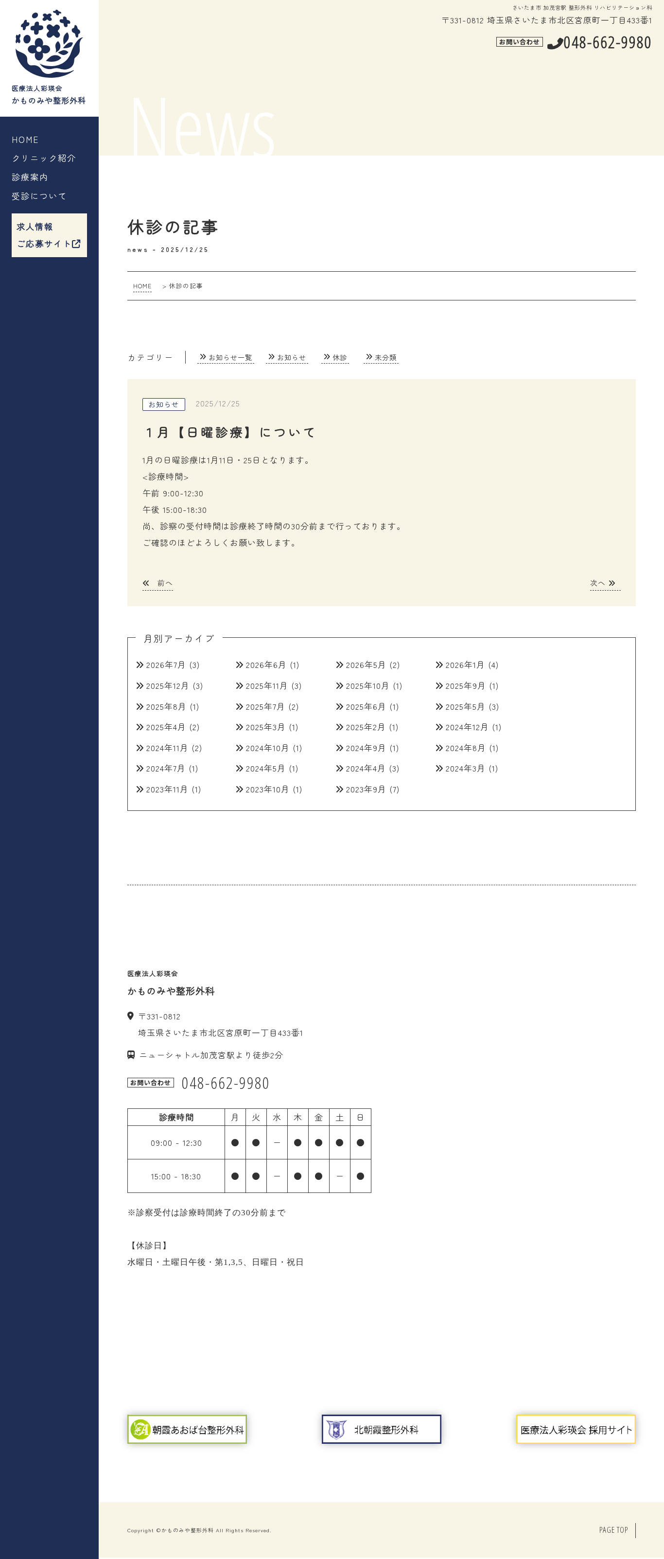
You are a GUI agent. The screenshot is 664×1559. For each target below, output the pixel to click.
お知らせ (291, 357)
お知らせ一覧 (230, 357)
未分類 (386, 357)
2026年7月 (166, 664)
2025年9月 (466, 685)
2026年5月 (366, 664)
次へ (599, 583)
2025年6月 (366, 706)
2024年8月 (466, 747)
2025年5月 (466, 706)
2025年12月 (168, 685)
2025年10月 (368, 685)
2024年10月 (268, 747)
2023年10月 (268, 789)
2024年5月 (266, 768)
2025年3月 (266, 726)
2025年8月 (166, 706)
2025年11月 (267, 685)
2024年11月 (167, 747)
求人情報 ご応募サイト (44, 234)
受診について (39, 196)
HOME (25, 139)
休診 (339, 357)
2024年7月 (166, 768)
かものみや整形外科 (187, 1530)
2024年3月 (466, 768)
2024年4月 (366, 768)
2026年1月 (465, 664)
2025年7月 (265, 706)
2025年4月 (166, 726)
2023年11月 (167, 789)
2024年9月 (366, 747)
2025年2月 (366, 726)
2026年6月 (266, 664)
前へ (164, 583)
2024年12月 (467, 726)
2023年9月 (366, 789)
